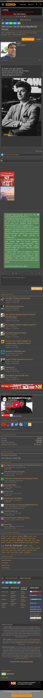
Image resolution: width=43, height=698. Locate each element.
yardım (21, 552)
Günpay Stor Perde (5, 565)
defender (20, 540)
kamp (8, 545)
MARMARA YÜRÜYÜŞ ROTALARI (14, 508)
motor (13, 548)
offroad (25, 548)
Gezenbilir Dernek (13, 596)
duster (3, 542)
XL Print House (4, 562)
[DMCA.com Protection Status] (8, 675)
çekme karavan (22, 538)
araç (25, 536)
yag (12, 552)
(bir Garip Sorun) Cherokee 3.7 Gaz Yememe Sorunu (23, 465)
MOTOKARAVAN (9, 475)
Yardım (23, 607)
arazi (35, 536)
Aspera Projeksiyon (5, 567)
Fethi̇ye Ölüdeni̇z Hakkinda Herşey (16, 518)
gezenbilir (22, 542)
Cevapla (39, 151)
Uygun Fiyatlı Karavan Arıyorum (18, 359)
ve (11, 154)
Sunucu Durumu (6, 670)
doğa (38, 540)
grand (37, 542)
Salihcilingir (8, 300)
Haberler (4, 599)
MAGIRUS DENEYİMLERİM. (14, 472)
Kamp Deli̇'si (8, 491)
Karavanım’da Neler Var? (15, 351)
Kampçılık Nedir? (10, 485)
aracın (30, 536)
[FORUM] (2, 20)
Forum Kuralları (23, 592)
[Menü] (2, 4)
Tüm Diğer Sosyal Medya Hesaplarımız (35, 614)
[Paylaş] (39, 60)
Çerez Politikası (23, 604)
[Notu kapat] (39, 683)
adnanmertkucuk (10, 353)
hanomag (7, 524)
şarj (15, 550)
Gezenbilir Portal (13, 604)
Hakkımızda (5, 591)
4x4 (7, 536)
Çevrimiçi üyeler (7, 452)
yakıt (16, 552)
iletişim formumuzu (29, 656)
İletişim (4, 607)
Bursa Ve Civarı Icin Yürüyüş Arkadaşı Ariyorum (21, 505)
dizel (33, 540)
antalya (20, 536)
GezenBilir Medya (28, 661)
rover (7, 550)
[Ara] (41, 4)
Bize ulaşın (5, 677)
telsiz (34, 550)
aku (10, 536)
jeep (2, 546)
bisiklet (3, 538)
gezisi (32, 542)
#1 (41, 60)
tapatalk (29, 550)
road (2, 550)
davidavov (8, 361)
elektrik (8, 542)
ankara (14, 536)
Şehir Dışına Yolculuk (14, 306)
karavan (18, 545)
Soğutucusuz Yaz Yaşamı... (13, 498)
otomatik (32, 548)
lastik (25, 546)
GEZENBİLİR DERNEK (36, 1)
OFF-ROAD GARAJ (10, 528)
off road (19, 548)
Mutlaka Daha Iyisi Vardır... (16, 333)
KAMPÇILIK (7, 488)
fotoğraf (15, 542)
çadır (8, 538)
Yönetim (4, 595)
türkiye (3, 552)
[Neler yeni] (37, 4)
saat (11, 550)
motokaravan (5, 548)
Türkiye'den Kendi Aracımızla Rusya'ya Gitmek (21, 478)
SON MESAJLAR (6, 462)
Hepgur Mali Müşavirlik (6, 560)
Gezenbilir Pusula (13, 592)
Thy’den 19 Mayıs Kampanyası (17, 298)
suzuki (23, 550)
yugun (16, 33)
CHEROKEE (7, 469)
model (30, 546)
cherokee (12, 540)
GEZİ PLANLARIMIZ (10, 482)
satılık (18, 550)
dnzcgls (7, 345)
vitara (8, 552)
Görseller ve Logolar (5, 604)
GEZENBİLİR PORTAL (24, 1)
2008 (3, 536)
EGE (5, 521)
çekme (13, 538)
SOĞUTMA (7, 502)
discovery (28, 540)
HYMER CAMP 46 (10, 511)
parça (38, 548)
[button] (3, 273)
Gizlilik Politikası (23, 600)
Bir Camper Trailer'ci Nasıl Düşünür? (20, 325)
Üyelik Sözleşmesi (24, 596)
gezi (27, 542)
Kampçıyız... (10, 367)
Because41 (38, 444)
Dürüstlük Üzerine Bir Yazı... (17, 376)
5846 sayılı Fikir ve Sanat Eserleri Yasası (28, 642)
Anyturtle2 (8, 308)
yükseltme (27, 552)
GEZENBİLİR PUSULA (12, 1)
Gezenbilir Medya (13, 600)
